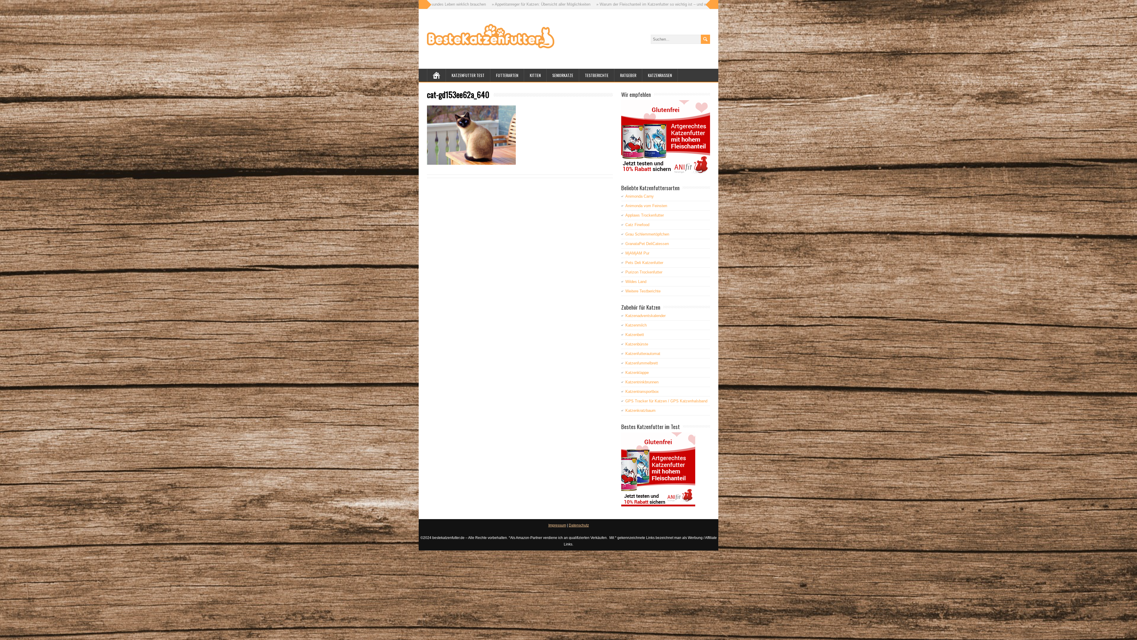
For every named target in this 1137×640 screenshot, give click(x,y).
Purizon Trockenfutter (643, 272)
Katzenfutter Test (468, 75)
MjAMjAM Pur (637, 253)
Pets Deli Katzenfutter (644, 262)
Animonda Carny (639, 196)
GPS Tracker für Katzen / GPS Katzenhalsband (666, 401)
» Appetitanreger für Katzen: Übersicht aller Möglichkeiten (437, 4)
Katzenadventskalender (645, 315)
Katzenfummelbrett (641, 363)
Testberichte (596, 75)
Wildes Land (635, 281)
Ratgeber (628, 75)
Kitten (535, 75)
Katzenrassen (660, 75)
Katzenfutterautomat (642, 353)
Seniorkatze (562, 75)
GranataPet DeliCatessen (647, 243)
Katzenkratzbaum (640, 410)
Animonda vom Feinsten (646, 206)
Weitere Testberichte (643, 291)
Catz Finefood (637, 225)
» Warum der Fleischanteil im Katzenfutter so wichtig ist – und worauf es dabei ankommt (569, 4)
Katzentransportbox (642, 391)
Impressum (557, 525)
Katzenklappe (637, 372)
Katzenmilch (636, 325)
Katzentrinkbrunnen (642, 382)
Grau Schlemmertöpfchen (647, 234)
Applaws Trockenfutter (644, 215)
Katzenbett (634, 334)
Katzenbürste (636, 344)
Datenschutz (579, 525)
